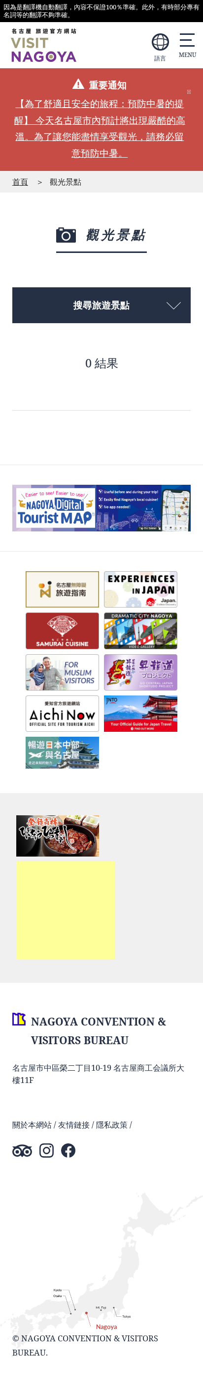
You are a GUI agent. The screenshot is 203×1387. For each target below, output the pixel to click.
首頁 (20, 181)
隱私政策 (112, 1124)
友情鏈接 (74, 1124)
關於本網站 (32, 1124)
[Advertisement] (65, 910)
